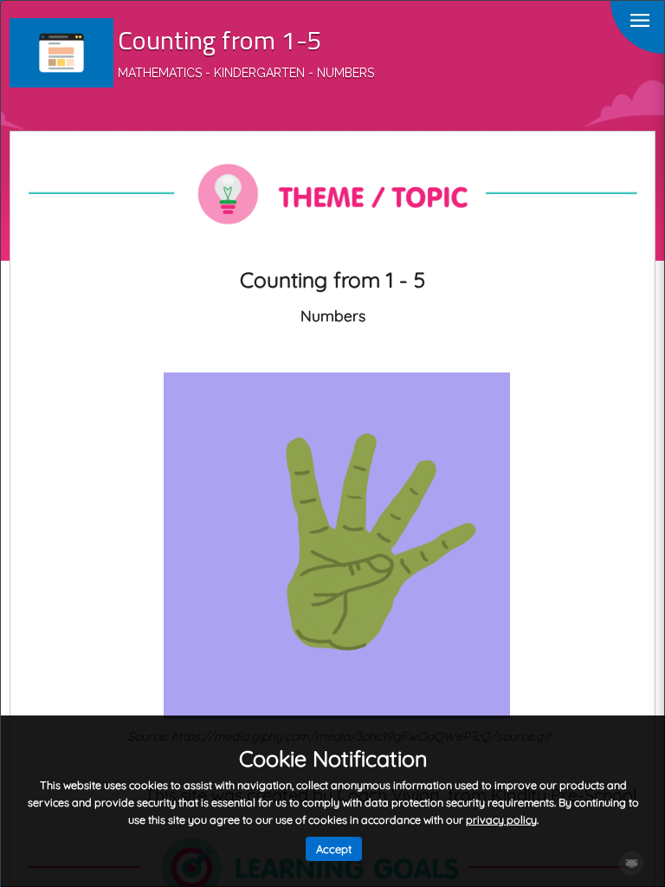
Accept (334, 849)
